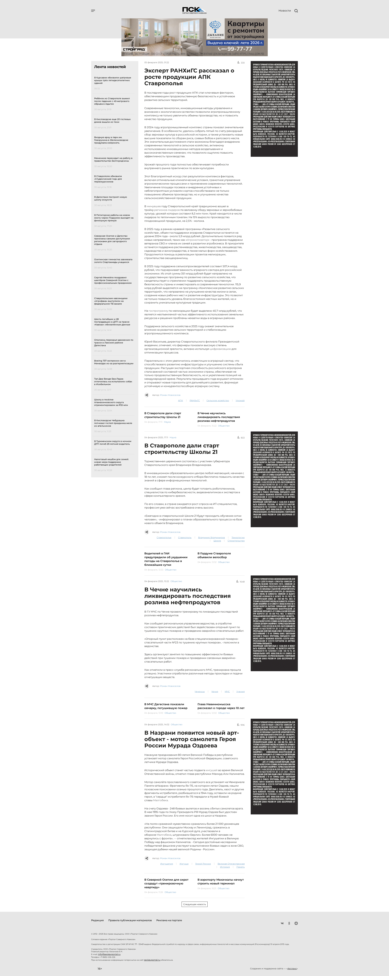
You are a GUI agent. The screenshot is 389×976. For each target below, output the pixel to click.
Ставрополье (164, 537)
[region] (114, 273)
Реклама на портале (169, 920)
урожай (240, 400)
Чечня (214, 691)
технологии (238, 537)
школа (217, 540)
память (240, 867)
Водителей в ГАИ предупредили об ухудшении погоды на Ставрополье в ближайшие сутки (166, 559)
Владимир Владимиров (211, 537)
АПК (180, 400)
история (225, 867)
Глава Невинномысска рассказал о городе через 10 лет (221, 706)
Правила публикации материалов (130, 920)
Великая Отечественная (231, 863)
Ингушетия (166, 863)
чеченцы (200, 691)
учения (240, 691)
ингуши (184, 863)
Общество (224, 426)
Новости (285, 10)
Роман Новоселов (170, 395)
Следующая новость (194, 904)
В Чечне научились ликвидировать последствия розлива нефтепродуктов (219, 417)
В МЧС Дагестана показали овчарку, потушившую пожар (165, 706)
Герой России (203, 863)
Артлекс (292, 968)
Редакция (97, 920)
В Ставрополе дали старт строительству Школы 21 (162, 415)
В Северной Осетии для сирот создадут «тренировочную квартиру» (166, 883)
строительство (236, 540)
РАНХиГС (195, 400)
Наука (167, 422)
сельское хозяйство (218, 400)
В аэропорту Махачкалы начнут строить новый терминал (221, 881)
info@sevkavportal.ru (109, 954)
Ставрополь (184, 537)
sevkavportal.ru (152, 960)
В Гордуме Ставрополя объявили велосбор (214, 555)
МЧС (227, 691)
